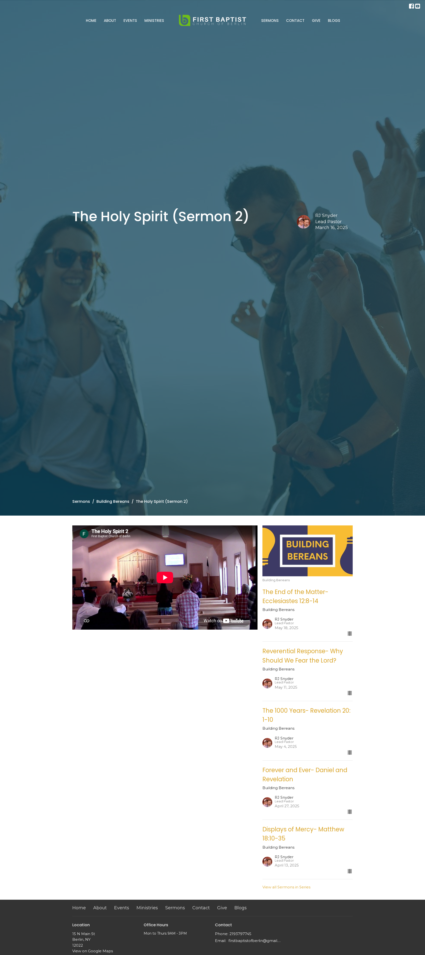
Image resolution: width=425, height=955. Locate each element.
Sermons (270, 20)
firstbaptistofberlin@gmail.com (254, 940)
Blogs (334, 20)
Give (316, 20)
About (110, 20)
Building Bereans (112, 501)
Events (130, 20)
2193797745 (240, 933)
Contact (295, 20)
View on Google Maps (92, 951)
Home (91, 20)
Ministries (154, 20)
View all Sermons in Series (286, 887)
